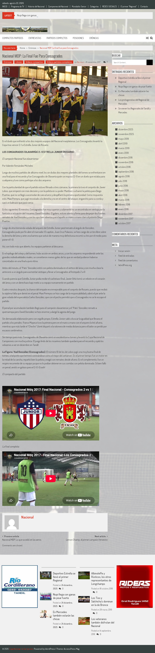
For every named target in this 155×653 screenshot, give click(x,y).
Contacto (144, 6)
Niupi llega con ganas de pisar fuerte (33, 15)
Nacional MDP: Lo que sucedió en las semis (21, 540)
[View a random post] (147, 38)
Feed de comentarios (128, 260)
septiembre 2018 (126, 171)
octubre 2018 (124, 166)
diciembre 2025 (125, 129)
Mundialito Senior (79, 6)
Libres (19, 62)
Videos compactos (34, 62)
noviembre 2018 (125, 162)
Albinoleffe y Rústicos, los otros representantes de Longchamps (101, 578)
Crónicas (94, 38)
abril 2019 (122, 143)
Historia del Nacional (36, 6)
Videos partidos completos (59, 62)
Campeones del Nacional (58, 6)
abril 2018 (122, 195)
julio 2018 (122, 181)
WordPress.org (125, 265)
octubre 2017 (124, 223)
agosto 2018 (124, 176)
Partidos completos (57, 38)
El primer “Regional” (129, 6)
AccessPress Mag (71, 648)
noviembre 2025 (126, 134)
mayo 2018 (123, 190)
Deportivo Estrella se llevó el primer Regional (64, 577)
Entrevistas (35, 38)
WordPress (50, 648)
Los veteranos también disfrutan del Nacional (102, 622)
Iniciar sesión (124, 251)
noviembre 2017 (125, 218)
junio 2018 (123, 185)
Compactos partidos (12, 38)
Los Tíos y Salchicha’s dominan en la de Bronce (102, 601)
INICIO (4, 6)
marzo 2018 (123, 199)
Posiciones (78, 38)
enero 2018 (123, 209)
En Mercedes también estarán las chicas (63, 615)
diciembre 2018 (125, 157)
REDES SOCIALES (109, 6)
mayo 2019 (123, 138)
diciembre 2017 (125, 213)
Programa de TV (17, 6)
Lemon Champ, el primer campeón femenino (87, 540)
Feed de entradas (126, 255)
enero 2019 (123, 152)
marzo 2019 (123, 148)
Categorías (94, 6)
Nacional (80, 62)
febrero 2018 (124, 204)
